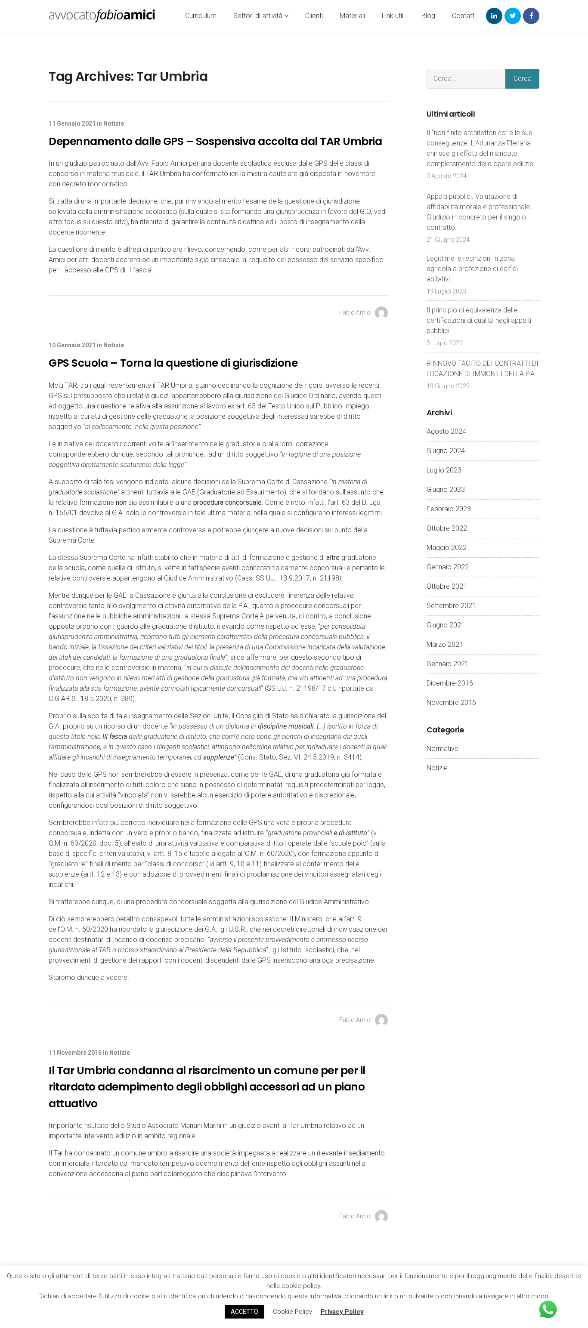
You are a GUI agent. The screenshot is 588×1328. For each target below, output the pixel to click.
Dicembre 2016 (450, 683)
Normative (442, 748)
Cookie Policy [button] (292, 1312)
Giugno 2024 (446, 451)
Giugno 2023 (446, 489)
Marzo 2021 (445, 644)
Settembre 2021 (451, 606)
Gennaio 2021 (448, 664)
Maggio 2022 (447, 548)
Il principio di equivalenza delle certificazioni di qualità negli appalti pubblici (479, 320)
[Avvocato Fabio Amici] (102, 16)
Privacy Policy (342, 1312)
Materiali (352, 16)
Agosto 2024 (446, 431)
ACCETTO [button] (244, 1311)
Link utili (393, 16)
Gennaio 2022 (448, 567)
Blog (428, 16)
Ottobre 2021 (447, 586)
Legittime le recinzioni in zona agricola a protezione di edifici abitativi (472, 268)
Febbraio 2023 (449, 509)
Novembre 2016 (451, 702)
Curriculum (201, 16)
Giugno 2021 (446, 625)
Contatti (464, 16)
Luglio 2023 (444, 470)
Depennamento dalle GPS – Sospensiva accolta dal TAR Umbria (215, 141)
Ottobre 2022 (447, 528)
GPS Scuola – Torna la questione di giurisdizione (173, 363)
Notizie (113, 123)
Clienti (314, 16)
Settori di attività (258, 16)
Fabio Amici (356, 312)
